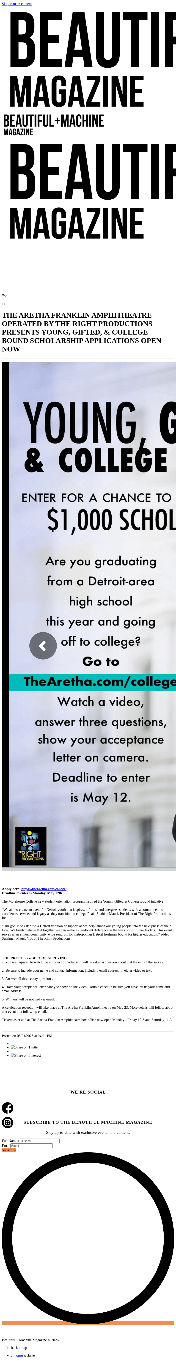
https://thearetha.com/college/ (43, 889)
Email (6, 1145)
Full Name (9, 1141)
